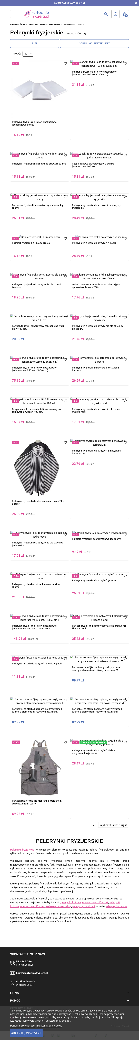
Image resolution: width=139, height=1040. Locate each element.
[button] (125, 14)
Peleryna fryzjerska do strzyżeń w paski (94, 243)
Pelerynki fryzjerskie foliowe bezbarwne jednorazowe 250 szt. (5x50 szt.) (34, 369)
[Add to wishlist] (65, 63)
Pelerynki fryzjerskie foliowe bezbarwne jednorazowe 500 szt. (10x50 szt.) (34, 627)
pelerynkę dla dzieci (83, 906)
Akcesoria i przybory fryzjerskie (44, 24)
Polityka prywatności (22, 1025)
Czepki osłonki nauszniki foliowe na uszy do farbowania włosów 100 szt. (36, 410)
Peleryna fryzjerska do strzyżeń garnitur (94, 580)
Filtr (35, 43)
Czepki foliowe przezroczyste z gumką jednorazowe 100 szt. (93, 165)
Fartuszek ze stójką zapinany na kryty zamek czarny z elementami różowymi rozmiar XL (97, 668)
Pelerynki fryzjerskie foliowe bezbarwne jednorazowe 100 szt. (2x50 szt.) (94, 73)
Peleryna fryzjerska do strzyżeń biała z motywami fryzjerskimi (93, 752)
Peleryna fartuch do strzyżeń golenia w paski (37, 663)
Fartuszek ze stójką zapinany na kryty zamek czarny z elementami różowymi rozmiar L (37, 710)
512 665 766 (24, 961)
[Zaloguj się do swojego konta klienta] (115, 14)
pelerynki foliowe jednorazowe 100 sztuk (84, 902)
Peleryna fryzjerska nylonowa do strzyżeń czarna (39, 163)
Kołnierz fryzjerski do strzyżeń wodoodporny (97, 539)
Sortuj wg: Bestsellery (94, 43)
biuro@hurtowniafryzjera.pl (32, 973)
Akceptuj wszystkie (26, 1033)
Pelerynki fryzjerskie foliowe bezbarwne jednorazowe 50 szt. (34, 123)
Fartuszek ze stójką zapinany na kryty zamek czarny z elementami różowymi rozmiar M (97, 710)
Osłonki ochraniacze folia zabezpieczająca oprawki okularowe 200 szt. (96, 286)
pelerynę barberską (116, 906)
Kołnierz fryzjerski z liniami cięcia (31, 243)
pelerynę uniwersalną (58, 906)
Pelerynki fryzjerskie (22, 849)
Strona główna (17, 24)
